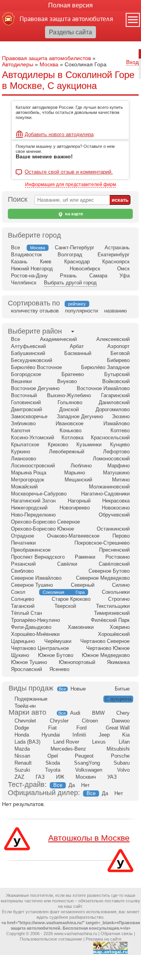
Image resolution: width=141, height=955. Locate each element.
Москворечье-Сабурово (39, 494)
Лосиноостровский (33, 466)
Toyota (52, 770)
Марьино (74, 473)
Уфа (124, 276)
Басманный (77, 353)
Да (72, 785)
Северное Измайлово (36, 578)
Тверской (65, 606)
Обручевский (114, 515)
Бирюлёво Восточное (36, 367)
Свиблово (22, 571)
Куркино (20, 451)
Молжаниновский (109, 487)
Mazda (22, 749)
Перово (121, 536)
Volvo (123, 770)
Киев (45, 261)
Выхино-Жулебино (69, 395)
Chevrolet (25, 721)
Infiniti (79, 735)
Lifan (124, 742)
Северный (82, 585)
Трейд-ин (25, 706)
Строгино (119, 599)
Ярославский (26, 669)
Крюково (58, 444)
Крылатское (25, 444)
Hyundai (51, 735)
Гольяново (70, 402)
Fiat (52, 728)
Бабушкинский (28, 353)
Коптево (120, 430)
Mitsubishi (118, 749)
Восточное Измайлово (103, 388)
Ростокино (117, 557)
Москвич (86, 777)
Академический (58, 339)
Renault (23, 763)
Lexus (99, 742)
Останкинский (113, 529)
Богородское (26, 374)
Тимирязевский (112, 613)
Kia (126, 735)
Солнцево (22, 599)
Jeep (104, 735)
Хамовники (81, 627)
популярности (81, 311)
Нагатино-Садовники (105, 494)
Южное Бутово (55, 655)
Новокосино (116, 508)
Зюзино (121, 416)
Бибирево (118, 360)
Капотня (20, 430)
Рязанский (23, 564)
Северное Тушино (32, 585)
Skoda (52, 763)
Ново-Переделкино (33, 515)
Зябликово (23, 423)
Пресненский (114, 550)
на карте (73, 213)
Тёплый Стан (26, 613)
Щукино (20, 655)
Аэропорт (118, 346)
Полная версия (70, 5)
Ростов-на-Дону (29, 276)
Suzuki (22, 770)
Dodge (21, 728)
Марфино (118, 466)
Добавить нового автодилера (59, 134)
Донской (69, 409)
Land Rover (66, 742)
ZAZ (19, 777)
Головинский (26, 402)
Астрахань (117, 247)
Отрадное (22, 536)
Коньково (70, 430)
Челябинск (23, 283)
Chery (123, 713)
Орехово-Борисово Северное (45, 522)
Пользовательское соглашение (51, 939)
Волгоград (70, 254)
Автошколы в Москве (89, 837)
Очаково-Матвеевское (73, 536)
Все (15, 247)
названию (115, 311)
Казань (19, 261)
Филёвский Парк (110, 620)
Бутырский (117, 374)
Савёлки (67, 564)
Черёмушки (57, 641)
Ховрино (120, 627)
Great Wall (118, 728)
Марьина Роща (28, 473)
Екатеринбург (114, 254)
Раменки (85, 557)
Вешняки (21, 381)
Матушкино (116, 473)
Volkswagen (88, 770)
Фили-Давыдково (31, 627)
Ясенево (59, 669)
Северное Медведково (103, 578)
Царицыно (23, 641)
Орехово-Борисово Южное (42, 529)
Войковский (116, 381)
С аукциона (118, 699)
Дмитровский (26, 409)
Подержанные (30, 699)
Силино (121, 585)
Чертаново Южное (108, 648)
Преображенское (31, 550)
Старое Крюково (71, 599)
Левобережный (66, 451)
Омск (123, 269)
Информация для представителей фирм (70, 184)
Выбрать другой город (70, 283)
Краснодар (77, 261)
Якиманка (118, 662)
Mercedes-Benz (68, 749)
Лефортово (116, 451)
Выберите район (35, 331)
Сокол (18, 592)
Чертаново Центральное (40, 648)
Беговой (120, 353)
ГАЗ (40, 777)
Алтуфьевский (28, 346)
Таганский (22, 606)
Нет (85, 785)
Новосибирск (85, 269)
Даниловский (114, 402)
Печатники (23, 543)
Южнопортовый (77, 662)
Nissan (22, 756)
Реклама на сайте (103, 939)
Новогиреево (75, 508)
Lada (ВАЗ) (27, 742)
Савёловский (114, 564)
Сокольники (116, 592)
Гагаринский (115, 395)
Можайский (24, 487)
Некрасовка (116, 501)
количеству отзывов (35, 311)
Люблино (81, 466)
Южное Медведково (106, 655)
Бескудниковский (31, 360)
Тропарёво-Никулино (35, 620)
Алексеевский (113, 339)
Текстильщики (113, 606)
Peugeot (84, 756)
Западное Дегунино (80, 416)
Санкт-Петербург (74, 247)
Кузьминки (88, 444)
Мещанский (78, 480)
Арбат (77, 346)
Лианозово (23, 459)
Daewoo (121, 721)
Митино (121, 480)
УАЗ (112, 777)
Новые (78, 689)
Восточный (24, 395)
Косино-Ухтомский (32, 437)
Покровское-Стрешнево (102, 543)
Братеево (72, 374)
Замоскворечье (29, 416)
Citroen (90, 721)
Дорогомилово (113, 409)
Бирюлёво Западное (105, 367)
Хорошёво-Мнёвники (35, 634)
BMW (98, 713)
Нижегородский (29, 508)
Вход (132, 62)
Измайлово (116, 423)
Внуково (67, 381)
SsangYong (87, 763)
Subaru (122, 763)
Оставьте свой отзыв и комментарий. (69, 172)
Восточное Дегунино (35, 388)
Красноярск (116, 261)
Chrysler (59, 721)
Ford (81, 728)
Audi (75, 713)
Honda (21, 735)
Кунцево (120, 444)
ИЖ (60, 777)
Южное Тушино (29, 662)
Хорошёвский (114, 634)
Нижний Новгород (32, 269)
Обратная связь (117, 933)
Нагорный (79, 501)
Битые (122, 689)
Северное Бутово (109, 571)
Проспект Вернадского (38, 557)
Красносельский (110, 437)
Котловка (72, 437)
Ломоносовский (111, 459)
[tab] (35, 331)
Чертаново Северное (105, 641)
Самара (98, 276)
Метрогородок (27, 480)
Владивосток (26, 254)
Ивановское (69, 423)
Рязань (68, 276)
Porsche (120, 756)
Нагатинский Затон (33, 501)
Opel (52, 756)
